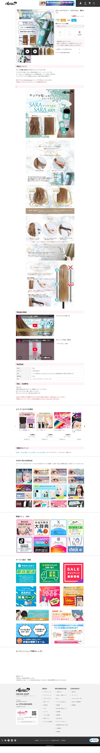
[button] (15, 426)
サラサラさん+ (28, 80)
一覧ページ (78, 43)
